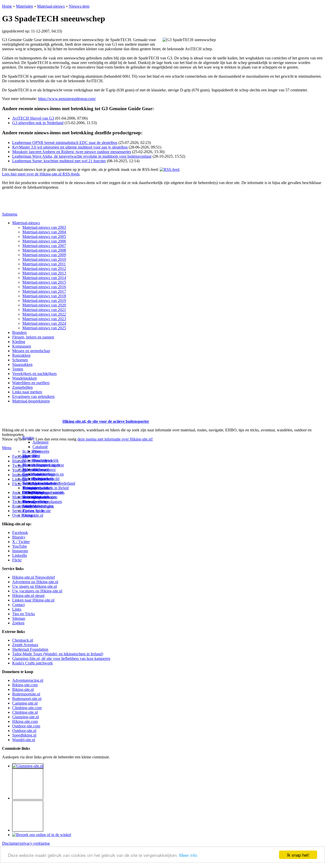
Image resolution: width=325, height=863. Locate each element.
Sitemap (28, 501)
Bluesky (18, 537)
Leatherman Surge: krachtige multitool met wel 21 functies (59, 161)
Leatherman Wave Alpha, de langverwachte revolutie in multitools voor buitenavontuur (82, 156)
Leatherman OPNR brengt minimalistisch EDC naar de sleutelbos (64, 142)
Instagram (20, 475)
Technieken (21, 501)
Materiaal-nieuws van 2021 (44, 309)
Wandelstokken (24, 378)
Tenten (17, 369)
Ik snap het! (298, 855)
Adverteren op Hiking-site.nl (35, 582)
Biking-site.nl (23, 689)
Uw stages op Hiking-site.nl (34, 586)
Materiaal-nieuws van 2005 (44, 236)
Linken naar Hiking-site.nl (33, 600)
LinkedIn (19, 555)
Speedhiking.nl (24, 735)
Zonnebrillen (22, 387)
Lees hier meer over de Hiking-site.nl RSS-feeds (40, 174)
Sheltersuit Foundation (30, 649)
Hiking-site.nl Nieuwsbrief (33, 577)
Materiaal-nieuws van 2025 (44, 328)
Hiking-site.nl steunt (28, 595)
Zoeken (18, 623)
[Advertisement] (31, 415)
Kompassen (21, 346)
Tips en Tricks (23, 614)
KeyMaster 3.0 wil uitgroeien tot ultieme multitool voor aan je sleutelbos (70, 147)
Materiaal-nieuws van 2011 (44, 264)
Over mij (39, 460)
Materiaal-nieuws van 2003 (44, 227)
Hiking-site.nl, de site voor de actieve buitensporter (105, 421)
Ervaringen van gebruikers (33, 396)
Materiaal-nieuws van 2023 (44, 319)
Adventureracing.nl (27, 680)
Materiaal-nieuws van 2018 (44, 296)
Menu (6, 448)
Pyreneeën (40, 451)
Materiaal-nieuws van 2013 (44, 273)
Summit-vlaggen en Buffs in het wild (48, 476)
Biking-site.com (25, 685)
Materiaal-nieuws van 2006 (44, 241)
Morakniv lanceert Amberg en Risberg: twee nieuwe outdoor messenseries (71, 152)
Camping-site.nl (25, 703)
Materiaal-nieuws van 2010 (44, 259)
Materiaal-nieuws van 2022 (44, 314)
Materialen (24, 6)
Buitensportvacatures (39, 497)
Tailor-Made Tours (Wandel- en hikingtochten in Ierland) (57, 654)
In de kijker (31, 451)
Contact (28, 515)
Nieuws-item (79, 6)
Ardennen (40, 442)
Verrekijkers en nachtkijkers (34, 373)
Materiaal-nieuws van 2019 (44, 300)
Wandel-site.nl (23, 740)
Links (16, 609)
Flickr (17, 484)
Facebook (20, 456)
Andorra (39, 469)
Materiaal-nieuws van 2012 (44, 268)
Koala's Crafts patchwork (32, 663)
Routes (28, 437)
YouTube (19, 546)
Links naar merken (27, 392)
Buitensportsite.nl (26, 694)
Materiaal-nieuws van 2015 (44, 282)
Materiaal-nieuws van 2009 (44, 255)
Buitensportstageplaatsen (42, 501)
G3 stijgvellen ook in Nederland (37, 123)
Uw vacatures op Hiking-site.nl (37, 591)
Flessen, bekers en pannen (33, 337)
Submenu (9, 214)
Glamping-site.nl (25, 717)
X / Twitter (21, 542)
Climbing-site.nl (25, 712)
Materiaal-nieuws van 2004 (44, 232)
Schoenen (20, 360)
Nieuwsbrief (32, 506)
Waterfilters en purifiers (31, 383)
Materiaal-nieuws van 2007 (44, 245)
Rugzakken (21, 355)
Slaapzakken (22, 364)
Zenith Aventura (25, 645)
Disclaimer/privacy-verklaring (26, 843)
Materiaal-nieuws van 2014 (44, 277)
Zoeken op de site (36, 511)
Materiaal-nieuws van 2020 (44, 305)
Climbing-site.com (27, 708)
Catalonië (40, 447)
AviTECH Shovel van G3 (33, 118)
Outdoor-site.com (26, 726)
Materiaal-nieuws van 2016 (44, 287)
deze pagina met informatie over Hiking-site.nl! (115, 439)
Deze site (29, 456)
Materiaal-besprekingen (31, 401)
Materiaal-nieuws (51, 6)
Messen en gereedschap (31, 351)
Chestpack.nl (22, 640)
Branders (19, 332)
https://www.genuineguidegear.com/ (67, 98)
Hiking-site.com (25, 721)
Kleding (18, 341)
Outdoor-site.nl (24, 730)
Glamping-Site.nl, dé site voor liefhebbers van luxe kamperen (61, 658)
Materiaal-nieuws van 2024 (44, 323)
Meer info (188, 855)
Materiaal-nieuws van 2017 (44, 291)
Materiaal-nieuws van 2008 (44, 250)
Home (7, 6)
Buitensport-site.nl (26, 698)
